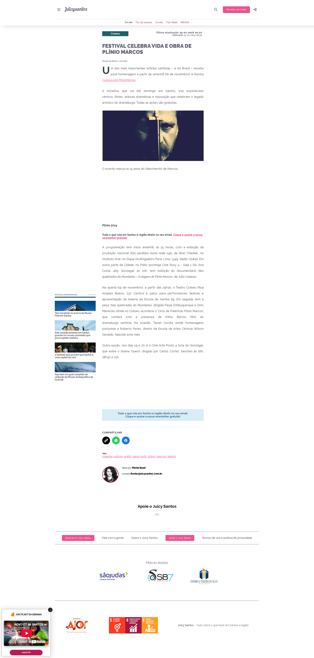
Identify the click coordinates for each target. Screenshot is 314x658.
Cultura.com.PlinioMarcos (118, 80)
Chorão (159, 22)
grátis (127, 456)
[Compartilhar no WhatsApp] (116, 440)
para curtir (139, 456)
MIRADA (185, 22)
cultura (118, 456)
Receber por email (236, 9)
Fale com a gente (113, 537)
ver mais (92, 294)
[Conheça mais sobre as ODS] (133, 625)
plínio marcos (157, 456)
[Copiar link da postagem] (106, 440)
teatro (171, 456)
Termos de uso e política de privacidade (227, 537)
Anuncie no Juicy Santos (78, 538)
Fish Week (171, 22)
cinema (107, 456)
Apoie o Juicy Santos (180, 538)
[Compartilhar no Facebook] (126, 440)
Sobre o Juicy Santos (144, 537)
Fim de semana (144, 22)
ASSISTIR (26, 652)
